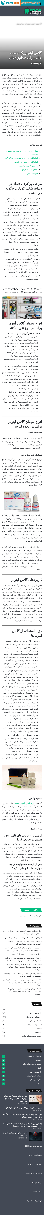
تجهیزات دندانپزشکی (23, 24)
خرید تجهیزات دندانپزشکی (33, 1201)
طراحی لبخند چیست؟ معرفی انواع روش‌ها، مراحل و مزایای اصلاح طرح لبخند (15, 1098)
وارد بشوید (22, 916)
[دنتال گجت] (33, 11)
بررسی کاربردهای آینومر (28, 166)
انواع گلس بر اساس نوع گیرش (26, 162)
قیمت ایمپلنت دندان (35, 1155)
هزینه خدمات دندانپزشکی (31, 1036)
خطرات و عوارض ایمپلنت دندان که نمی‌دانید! (25, 954)
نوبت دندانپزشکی (36, 1191)
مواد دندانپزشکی (36, 1182)
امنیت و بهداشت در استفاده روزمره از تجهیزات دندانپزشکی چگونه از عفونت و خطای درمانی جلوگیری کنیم (24, 967)
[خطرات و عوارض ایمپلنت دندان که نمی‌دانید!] (35, 1136)
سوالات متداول (32, 173)
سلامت (38, 1028)
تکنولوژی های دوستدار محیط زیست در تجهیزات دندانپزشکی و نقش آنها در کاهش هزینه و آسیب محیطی (24, 991)
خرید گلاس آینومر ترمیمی (24, 803)
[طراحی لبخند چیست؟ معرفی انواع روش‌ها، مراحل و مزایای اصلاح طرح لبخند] (35, 1099)
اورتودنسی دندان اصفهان (33, 1173)
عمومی (38, 1032)
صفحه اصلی (35, 24)
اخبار (39, 1009)
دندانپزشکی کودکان (34, 1025)
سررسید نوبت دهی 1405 (33, 1146)
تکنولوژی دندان (35, 1021)
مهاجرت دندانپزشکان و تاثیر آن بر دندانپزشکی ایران (22, 938)
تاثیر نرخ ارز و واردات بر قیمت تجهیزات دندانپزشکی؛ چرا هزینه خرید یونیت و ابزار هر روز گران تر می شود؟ (22, 982)
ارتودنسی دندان (35, 1013)
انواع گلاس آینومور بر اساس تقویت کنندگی (21, 158)
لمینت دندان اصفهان (35, 1164)
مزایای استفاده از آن (30, 169)
